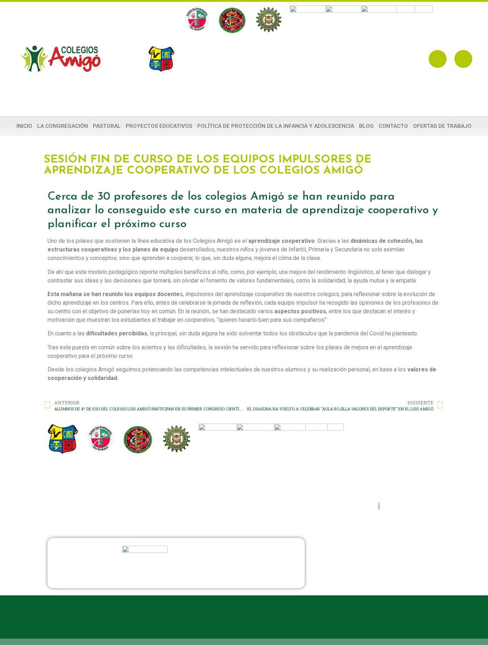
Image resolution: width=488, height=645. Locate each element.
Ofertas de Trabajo (442, 126)
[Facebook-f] (438, 59)
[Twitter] (463, 59)
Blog (366, 126)
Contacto (393, 126)
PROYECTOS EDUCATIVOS (159, 126)
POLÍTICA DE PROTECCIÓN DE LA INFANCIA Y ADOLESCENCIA (275, 126)
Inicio (24, 126)
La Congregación (62, 126)
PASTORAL (107, 126)
